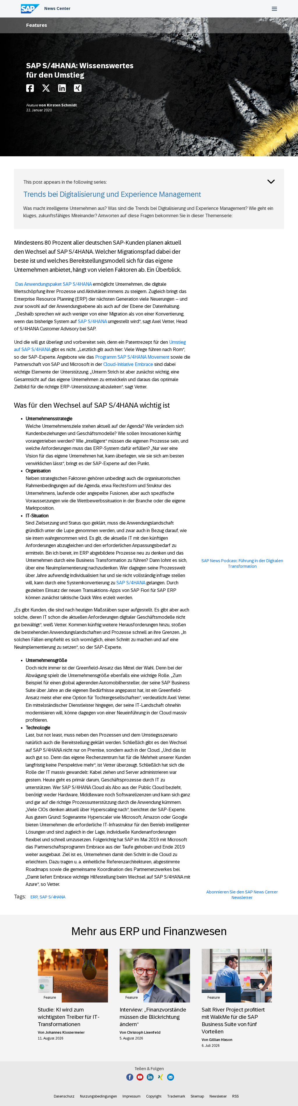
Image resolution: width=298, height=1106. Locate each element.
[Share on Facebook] (30, 89)
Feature (32, 105)
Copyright (154, 1096)
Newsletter (218, 1096)
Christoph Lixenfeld (143, 1032)
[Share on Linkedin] (62, 89)
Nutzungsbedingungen (98, 1096)
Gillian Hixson (220, 1040)
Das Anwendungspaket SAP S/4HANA (53, 284)
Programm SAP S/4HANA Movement (132, 357)
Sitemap (197, 1096)
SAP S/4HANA (92, 321)
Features (36, 25)
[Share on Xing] (77, 89)
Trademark (176, 1096)
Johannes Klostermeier (65, 1032)
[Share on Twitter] (46, 89)
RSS (235, 1096)
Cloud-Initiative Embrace (128, 364)
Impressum (132, 1096)
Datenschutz (64, 1096)
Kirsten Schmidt (62, 105)
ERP (34, 897)
